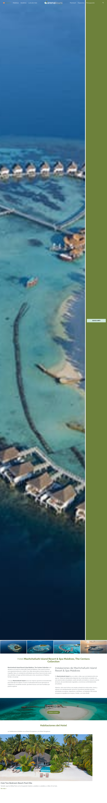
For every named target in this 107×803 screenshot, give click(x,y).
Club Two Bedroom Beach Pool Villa (16, 783)
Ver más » (4, 788)
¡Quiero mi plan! (53, 712)
